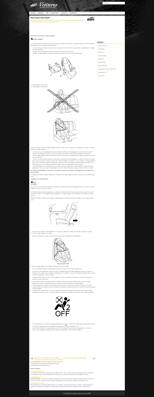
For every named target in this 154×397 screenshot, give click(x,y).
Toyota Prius (101, 75)
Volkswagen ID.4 (102, 72)
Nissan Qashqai (34, 20)
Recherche (73, 13)
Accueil (33, 13)
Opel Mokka (101, 59)
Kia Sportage (101, 49)
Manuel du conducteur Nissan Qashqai (46, 20)
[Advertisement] (63, 28)
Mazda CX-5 (101, 52)
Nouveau (40, 13)
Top (47, 13)
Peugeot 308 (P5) (102, 65)
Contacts (64, 13)
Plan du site (54, 13)
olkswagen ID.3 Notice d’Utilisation (107, 69)
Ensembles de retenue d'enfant (45, 21)
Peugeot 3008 (101, 62)
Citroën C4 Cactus (102, 45)
